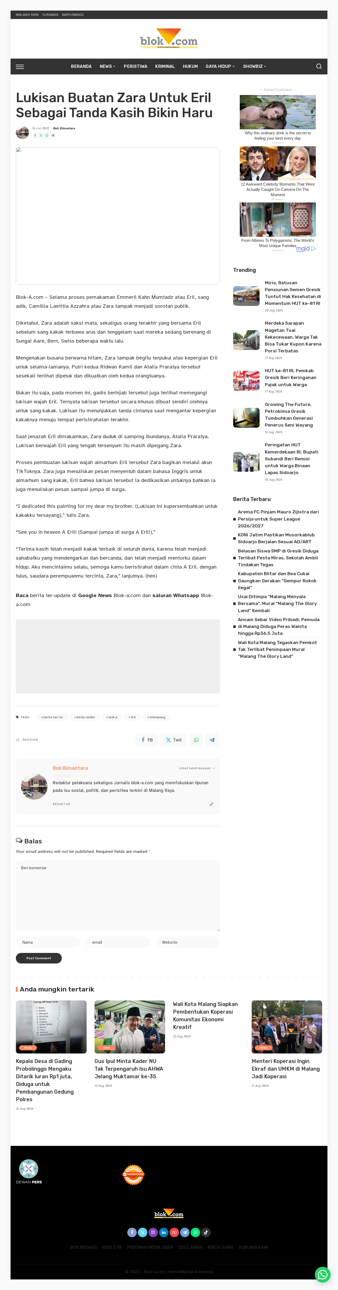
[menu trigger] (22, 66)
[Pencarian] (319, 66)
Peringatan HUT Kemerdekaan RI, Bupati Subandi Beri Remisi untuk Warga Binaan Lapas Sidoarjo (291, 458)
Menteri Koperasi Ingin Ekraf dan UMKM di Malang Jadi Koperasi (286, 1069)
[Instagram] (153, 1232)
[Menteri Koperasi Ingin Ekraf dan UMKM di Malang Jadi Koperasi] (287, 1026)
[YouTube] (174, 1232)
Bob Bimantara (64, 128)
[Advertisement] (118, 656)
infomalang (157, 717)
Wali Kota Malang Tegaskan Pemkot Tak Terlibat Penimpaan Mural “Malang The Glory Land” (277, 649)
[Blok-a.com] (169, 38)
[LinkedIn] (163, 1232)
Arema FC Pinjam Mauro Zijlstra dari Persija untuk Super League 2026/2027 (278, 518)
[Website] (211, 804)
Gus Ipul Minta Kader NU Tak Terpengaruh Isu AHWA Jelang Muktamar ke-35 (129, 1069)
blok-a (113, 717)
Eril (133, 717)
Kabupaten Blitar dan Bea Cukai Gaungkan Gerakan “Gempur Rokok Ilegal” (277, 580)
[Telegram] (53, 135)
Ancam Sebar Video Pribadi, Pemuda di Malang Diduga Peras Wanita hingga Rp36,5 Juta (279, 626)
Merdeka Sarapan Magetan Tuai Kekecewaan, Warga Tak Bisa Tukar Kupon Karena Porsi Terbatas (293, 336)
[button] (323, 1275)
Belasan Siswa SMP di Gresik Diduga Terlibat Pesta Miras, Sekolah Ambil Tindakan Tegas (278, 558)
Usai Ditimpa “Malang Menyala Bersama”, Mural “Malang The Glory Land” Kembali (277, 603)
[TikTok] (206, 1232)
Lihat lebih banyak (194, 768)
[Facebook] (35, 135)
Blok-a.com (109, 595)
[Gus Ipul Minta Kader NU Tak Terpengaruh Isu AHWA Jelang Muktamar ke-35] (130, 1026)
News (28, 1048)
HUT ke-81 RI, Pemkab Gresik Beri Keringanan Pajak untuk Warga (290, 377)
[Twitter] (41, 135)
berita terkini (86, 717)
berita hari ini (53, 717)
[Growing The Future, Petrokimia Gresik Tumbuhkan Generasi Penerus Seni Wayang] (246, 418)
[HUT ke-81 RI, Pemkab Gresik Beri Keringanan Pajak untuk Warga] (246, 381)
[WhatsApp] (47, 135)
